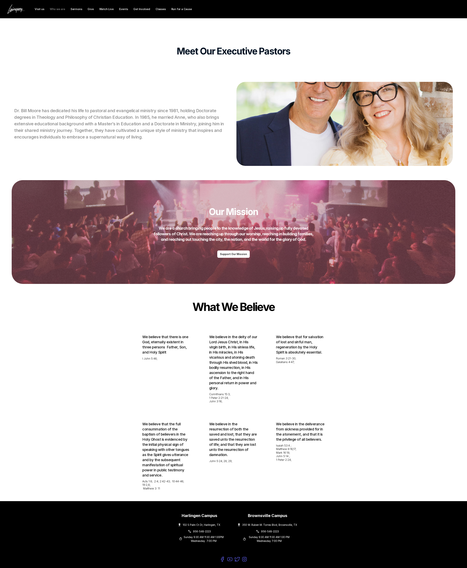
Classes (161, 9)
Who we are (57, 9)
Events (123, 9)
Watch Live (106, 9)
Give (91, 9)
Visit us (39, 9)
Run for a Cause (181, 9)
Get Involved (141, 9)
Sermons (76, 9)
